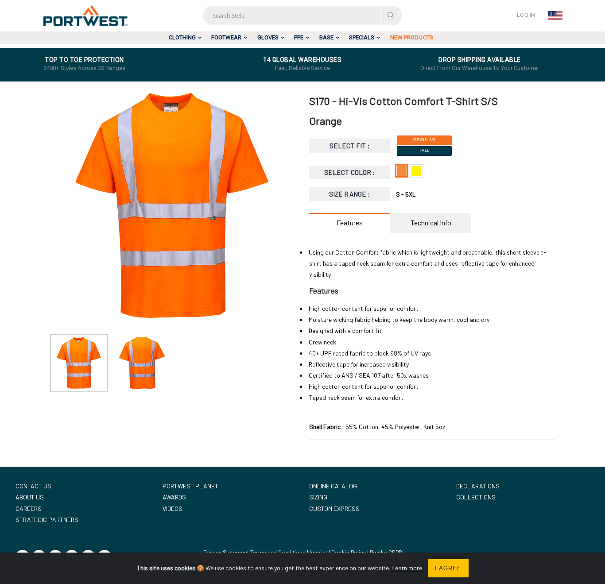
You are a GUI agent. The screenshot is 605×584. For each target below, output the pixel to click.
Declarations (478, 486)
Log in (526, 15)
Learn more (407, 568)
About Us (30, 497)
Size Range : (349, 194)
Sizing (318, 497)
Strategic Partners (47, 519)
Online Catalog (333, 486)
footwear (226, 37)
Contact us (33, 486)
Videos (172, 508)
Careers (29, 508)
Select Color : (349, 172)
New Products (411, 37)
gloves (268, 37)
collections (476, 497)
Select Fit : (350, 146)
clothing (182, 37)
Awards (174, 497)
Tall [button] (424, 150)
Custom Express (334, 508)
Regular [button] (424, 140)
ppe (298, 37)
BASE (326, 37)
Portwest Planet (190, 486)
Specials (361, 37)
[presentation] (61, 207)
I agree (448, 568)
